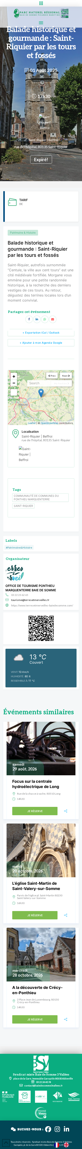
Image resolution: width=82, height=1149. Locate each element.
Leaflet (32, 423)
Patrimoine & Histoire (23, 232)
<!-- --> (40, 397)
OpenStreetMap (49, 423)
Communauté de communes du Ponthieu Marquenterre (36, 497)
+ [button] (14, 376)
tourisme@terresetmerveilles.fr (30, 600)
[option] (67, 1144)
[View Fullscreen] (13, 392)
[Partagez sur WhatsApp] (45, 319)
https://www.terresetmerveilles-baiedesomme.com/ (42, 605)
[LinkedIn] (37, 319)
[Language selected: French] (63, 1145)
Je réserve (35, 811)
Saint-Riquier (23, 505)
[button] (41, 3)
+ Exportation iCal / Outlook (41, 332)
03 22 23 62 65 (19, 595)
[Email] (52, 319)
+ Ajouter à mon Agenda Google (41, 342)
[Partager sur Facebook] (29, 319)
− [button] (14, 383)
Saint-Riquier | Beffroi (43, 140)
